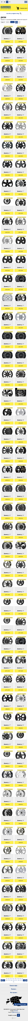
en (4, 2)
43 (9, 980)
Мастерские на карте (21, 1004)
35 (13, 978)
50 (21, 980)
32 (8, 978)
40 (22, 978)
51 (13, 982)
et (1, 2)
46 (15, 980)
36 (15, 978)
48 (18, 980)
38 (18, 978)
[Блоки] (16, 22)
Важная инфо (13, 985)
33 (10, 978)
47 (16, 980)
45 (13, 980)
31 (6, 978)
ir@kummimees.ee (16, 1012)
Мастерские (13, 992)
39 (20, 978)
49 (20, 980)
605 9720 (16, 1010)
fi (9, 2)
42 (8, 980)
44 (11, 980)
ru (7, 2)
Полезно (13, 989)
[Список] (19, 22)
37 (17, 978)
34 (11, 978)
